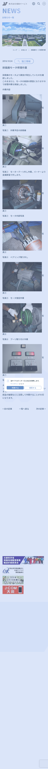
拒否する (32, 388)
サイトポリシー (14, 384)
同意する (15, 388)
